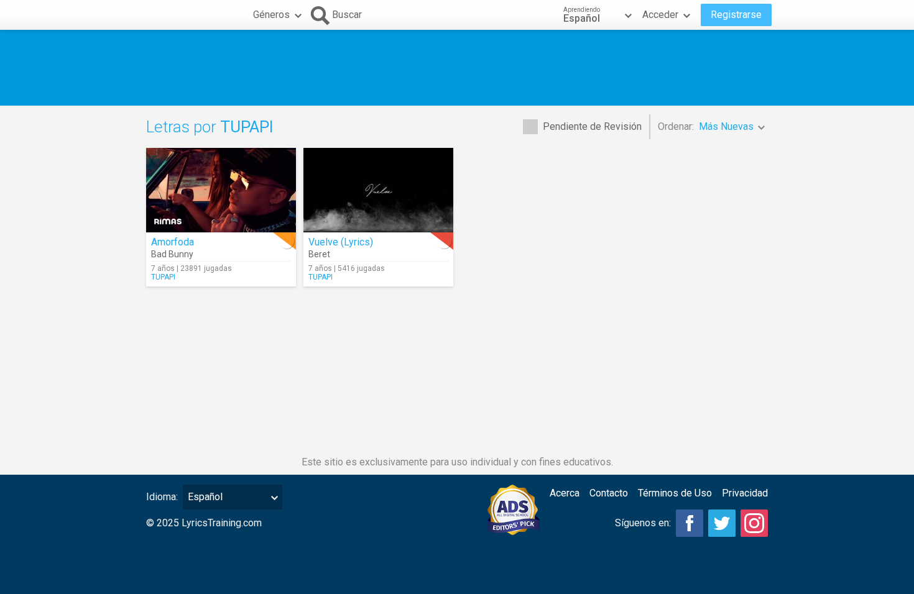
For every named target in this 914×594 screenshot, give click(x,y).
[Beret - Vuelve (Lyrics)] (378, 190)
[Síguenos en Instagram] (754, 523)
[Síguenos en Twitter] (722, 523)
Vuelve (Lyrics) (340, 242)
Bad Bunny (172, 254)
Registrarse (736, 15)
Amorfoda (172, 242)
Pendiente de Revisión (592, 126)
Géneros (271, 15)
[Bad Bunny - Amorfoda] (221, 190)
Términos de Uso (675, 493)
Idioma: (162, 497)
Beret (319, 254)
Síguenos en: (643, 523)
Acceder (660, 15)
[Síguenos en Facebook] (689, 523)
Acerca (564, 493)
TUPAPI (163, 277)
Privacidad (745, 493)
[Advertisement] (457, 68)
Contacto (608, 493)
